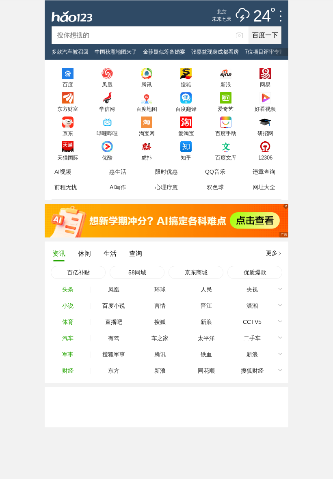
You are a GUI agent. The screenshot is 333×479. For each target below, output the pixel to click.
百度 (68, 84)
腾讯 (146, 84)
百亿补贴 (78, 272)
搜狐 (186, 84)
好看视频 (265, 109)
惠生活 (117, 171)
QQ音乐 (215, 171)
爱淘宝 (186, 133)
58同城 (137, 272)
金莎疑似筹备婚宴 (164, 52)
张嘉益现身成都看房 (215, 52)
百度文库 (225, 157)
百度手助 (225, 133)
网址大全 (264, 187)
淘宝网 (147, 133)
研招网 (265, 133)
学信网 (107, 109)
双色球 (215, 187)
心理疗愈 (166, 187)
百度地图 (146, 109)
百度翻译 (186, 109)
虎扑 (146, 157)
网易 (265, 84)
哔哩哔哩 (107, 133)
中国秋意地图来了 (116, 52)
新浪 (226, 84)
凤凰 (107, 84)
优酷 (107, 157)
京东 (68, 133)
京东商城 (196, 272)
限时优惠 (166, 171)
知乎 (186, 157)
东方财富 (67, 109)
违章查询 (264, 171)
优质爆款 (255, 272)
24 (262, 16)
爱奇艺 (226, 109)
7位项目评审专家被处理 (273, 52)
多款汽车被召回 (70, 52)
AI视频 (62, 171)
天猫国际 (67, 157)
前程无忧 (65, 187)
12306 (265, 157)
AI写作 (118, 187)
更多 (271, 253)
